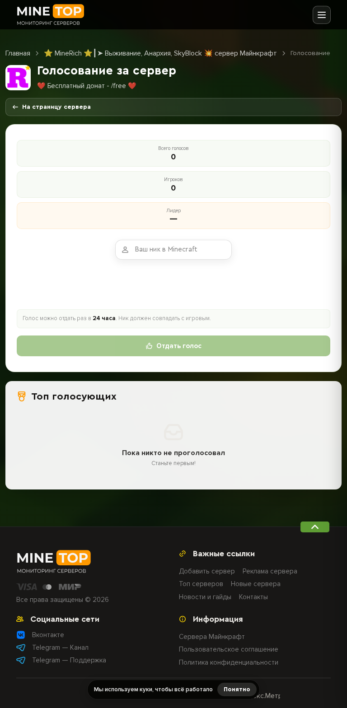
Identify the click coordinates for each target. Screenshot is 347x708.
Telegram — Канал (60, 647)
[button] (314, 527)
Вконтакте (48, 635)
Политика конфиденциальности (228, 662)
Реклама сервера (270, 571)
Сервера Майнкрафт (212, 637)
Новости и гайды (205, 597)
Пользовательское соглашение (228, 649)
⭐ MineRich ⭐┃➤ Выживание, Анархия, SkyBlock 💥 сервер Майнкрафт (160, 53)
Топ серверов (201, 584)
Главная (17, 53)
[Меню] (322, 15)
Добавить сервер (207, 571)
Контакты (253, 597)
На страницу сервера (56, 107)
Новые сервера (256, 584)
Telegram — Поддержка (69, 660)
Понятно (237, 689)
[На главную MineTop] (50, 15)
